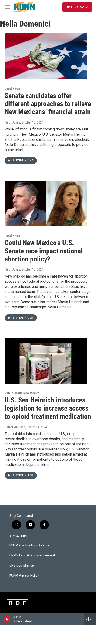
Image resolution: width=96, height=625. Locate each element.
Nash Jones (12, 122)
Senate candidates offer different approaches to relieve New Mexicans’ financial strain (48, 104)
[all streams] (90, 619)
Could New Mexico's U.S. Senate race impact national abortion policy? (44, 251)
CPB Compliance (21, 565)
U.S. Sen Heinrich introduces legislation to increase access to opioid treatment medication (48, 408)
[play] (7, 619)
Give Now (79, 7)
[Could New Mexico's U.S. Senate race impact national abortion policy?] (46, 203)
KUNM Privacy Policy (24, 575)
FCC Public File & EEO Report (30, 545)
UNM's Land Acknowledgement (32, 555)
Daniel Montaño (15, 427)
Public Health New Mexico (22, 393)
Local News (12, 89)
